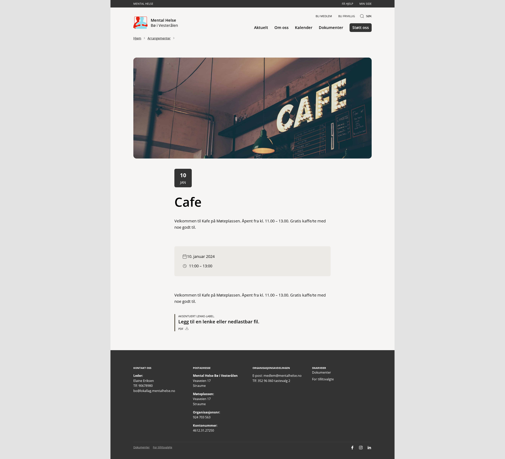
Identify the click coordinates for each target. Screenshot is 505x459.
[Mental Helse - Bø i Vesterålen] (140, 23)
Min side (365, 4)
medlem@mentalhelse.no (283, 375)
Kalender (303, 27)
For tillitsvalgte (323, 379)
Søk (369, 16)
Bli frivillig (346, 16)
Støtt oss (360, 27)
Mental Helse (143, 4)
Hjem (137, 38)
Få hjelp (347, 4)
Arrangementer (159, 38)
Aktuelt (261, 27)
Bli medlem (324, 16)
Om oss (281, 27)
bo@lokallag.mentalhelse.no (154, 391)
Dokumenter (331, 27)
